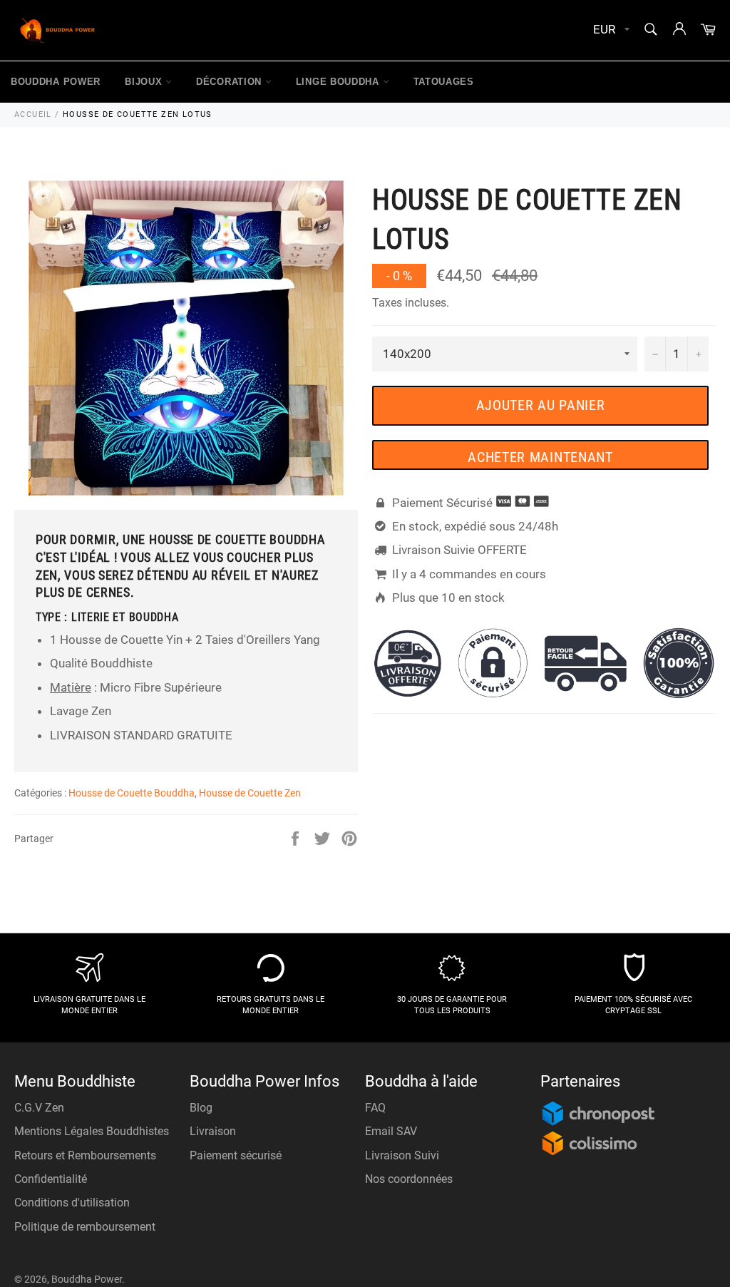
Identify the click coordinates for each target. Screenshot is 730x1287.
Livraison (213, 1131)
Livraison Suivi (402, 1155)
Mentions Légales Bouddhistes (91, 1131)
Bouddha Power (56, 81)
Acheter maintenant (540, 457)
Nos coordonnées (409, 1179)
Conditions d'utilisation (72, 1202)
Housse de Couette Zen (250, 793)
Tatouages (443, 81)
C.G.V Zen (39, 1107)
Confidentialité (50, 1179)
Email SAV (391, 1131)
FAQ (375, 1107)
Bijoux (145, 81)
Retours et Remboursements (85, 1155)
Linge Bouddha (339, 81)
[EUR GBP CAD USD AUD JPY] (609, 30)
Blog (201, 1107)
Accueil (33, 114)
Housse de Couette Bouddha (131, 793)
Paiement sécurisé (236, 1155)
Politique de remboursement (84, 1227)
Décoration (230, 81)
